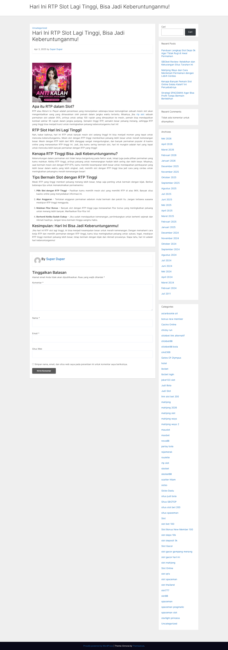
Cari (163, 26)
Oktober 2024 (168, 244)
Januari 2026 (168, 160)
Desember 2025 (170, 166)
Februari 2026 (169, 155)
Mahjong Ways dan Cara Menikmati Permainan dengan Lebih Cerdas (177, 73)
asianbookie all (169, 313)
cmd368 (165, 352)
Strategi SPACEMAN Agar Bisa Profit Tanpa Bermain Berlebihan (177, 96)
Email (35, 333)
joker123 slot (168, 380)
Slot (163, 518)
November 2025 (170, 172)
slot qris (165, 573)
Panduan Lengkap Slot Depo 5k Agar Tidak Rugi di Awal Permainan (178, 53)
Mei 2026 (166, 138)
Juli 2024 (166, 260)
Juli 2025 (166, 194)
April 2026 (167, 144)
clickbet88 (166, 341)
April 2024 (167, 277)
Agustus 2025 (168, 188)
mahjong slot (168, 413)
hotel (164, 363)
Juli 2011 (166, 293)
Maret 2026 (167, 149)
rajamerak (166, 452)
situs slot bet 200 (170, 507)
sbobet (165, 468)
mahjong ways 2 (170, 424)
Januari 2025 (168, 227)
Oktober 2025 (168, 177)
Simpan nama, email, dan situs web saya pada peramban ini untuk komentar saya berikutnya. (81, 364)
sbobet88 (166, 474)
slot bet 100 (167, 524)
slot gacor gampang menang (176, 551)
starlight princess (170, 618)
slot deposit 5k (169, 540)
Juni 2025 (166, 199)
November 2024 (170, 238)
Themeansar (138, 646)
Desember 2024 (170, 232)
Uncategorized (39, 28)
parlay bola (167, 446)
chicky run (166, 330)
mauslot (165, 429)
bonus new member (172, 319)
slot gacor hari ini (170, 557)
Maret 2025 (167, 216)
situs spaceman (169, 513)
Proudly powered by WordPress (98, 646)
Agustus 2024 (169, 255)
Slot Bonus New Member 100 (177, 529)
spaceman (167, 601)
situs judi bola (169, 496)
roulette (165, 457)
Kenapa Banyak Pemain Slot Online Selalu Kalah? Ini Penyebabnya (176, 84)
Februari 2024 (169, 288)
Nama (36, 318)
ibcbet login (167, 374)
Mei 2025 (166, 205)
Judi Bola (166, 385)
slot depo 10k (168, 535)
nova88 (165, 441)
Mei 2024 (166, 271)
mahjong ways (169, 418)
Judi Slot (166, 391)
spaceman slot (169, 612)
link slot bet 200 (170, 396)
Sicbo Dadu (167, 490)
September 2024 (170, 249)
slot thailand (168, 585)
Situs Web (37, 348)
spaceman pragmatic (172, 607)
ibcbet (164, 369)
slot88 (164, 596)
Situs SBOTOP (169, 501)
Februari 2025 (169, 221)
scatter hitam (168, 479)
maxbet (165, 435)
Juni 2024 (166, 266)
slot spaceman (169, 579)
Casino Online (168, 324)
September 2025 (170, 183)
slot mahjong (168, 562)
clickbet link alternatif (173, 335)
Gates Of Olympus (171, 357)
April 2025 (166, 210)
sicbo (164, 485)
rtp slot (165, 463)
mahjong (166, 402)
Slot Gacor (167, 546)
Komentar (37, 282)
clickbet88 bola (169, 346)
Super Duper (56, 49)
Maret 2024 (167, 282)
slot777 (165, 590)
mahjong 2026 (169, 407)
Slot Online (167, 568)
